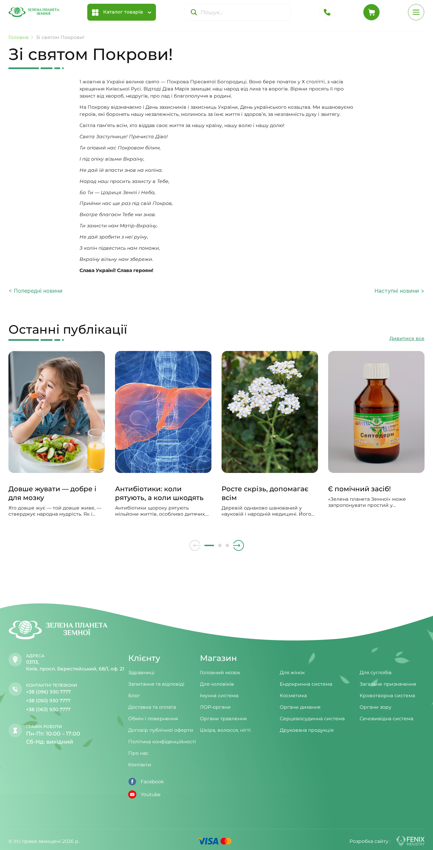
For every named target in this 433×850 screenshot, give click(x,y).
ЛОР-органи (215, 707)
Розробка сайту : (370, 841)
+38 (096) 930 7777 (48, 692)
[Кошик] (371, 12)
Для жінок (292, 672)
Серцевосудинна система (312, 719)
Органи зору (375, 707)
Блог (134, 695)
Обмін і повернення (153, 719)
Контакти (139, 765)
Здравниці (141, 672)
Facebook (152, 782)
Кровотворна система (387, 695)
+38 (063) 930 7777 (48, 709)
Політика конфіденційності (162, 742)
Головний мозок (220, 672)
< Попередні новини (35, 290)
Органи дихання (300, 707)
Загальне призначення (388, 684)
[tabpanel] (56, 440)
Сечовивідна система (386, 719)
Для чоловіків (217, 684)
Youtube (150, 794)
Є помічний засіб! (359, 489)
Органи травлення (223, 719)
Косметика (293, 695)
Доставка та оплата (152, 707)
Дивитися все (407, 338)
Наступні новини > (399, 290)
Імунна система (219, 695)
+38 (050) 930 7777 (48, 701)
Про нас (138, 753)
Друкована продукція (307, 730)
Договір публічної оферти (160, 730)
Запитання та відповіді (156, 684)
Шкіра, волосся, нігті (225, 730)
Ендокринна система (306, 684)
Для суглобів (376, 672)
